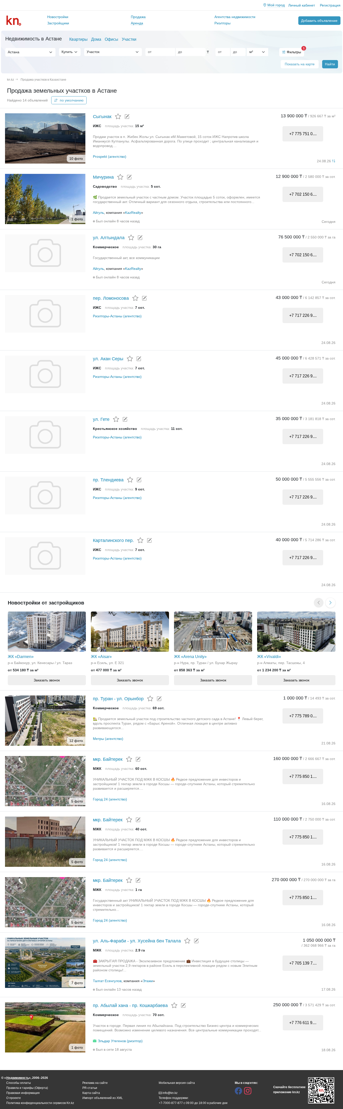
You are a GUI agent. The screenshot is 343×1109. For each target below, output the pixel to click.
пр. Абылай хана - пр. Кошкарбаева (130, 1005)
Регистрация (330, 5)
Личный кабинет (301, 5)
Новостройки (57, 17)
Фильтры (295, 51)
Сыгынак (102, 116)
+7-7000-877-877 (171, 1103)
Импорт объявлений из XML (102, 1098)
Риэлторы (222, 23)
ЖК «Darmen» (21, 656)
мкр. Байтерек (108, 759)
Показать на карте (300, 64)
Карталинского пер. (113, 540)
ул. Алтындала (109, 237)
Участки (129, 39)
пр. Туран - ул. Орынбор (118, 698)
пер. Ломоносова (111, 298)
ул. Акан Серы (108, 358)
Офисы (111, 39)
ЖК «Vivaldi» (269, 656)
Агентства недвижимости (234, 17)
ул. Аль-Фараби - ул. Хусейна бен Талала (137, 940)
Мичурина (103, 177)
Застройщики (58, 23)
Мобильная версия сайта (177, 1083)
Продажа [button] (138, 17)
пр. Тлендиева (108, 479)
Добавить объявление (319, 21)
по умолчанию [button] (71, 100)
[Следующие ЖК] (330, 603)
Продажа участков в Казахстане (43, 79)
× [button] (46, 52)
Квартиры (78, 39)
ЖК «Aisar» (101, 656)
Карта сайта (91, 1093)
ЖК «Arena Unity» (190, 656)
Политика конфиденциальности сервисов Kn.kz (40, 1103)
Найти (330, 64)
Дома (96, 39)
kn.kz (10, 79)
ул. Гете (101, 419)
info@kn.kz (170, 1093)
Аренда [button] (137, 23)
